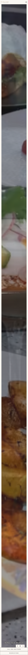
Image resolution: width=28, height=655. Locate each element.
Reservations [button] (14, 653)
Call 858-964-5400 (14, 649)
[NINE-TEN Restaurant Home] (4, 2)
